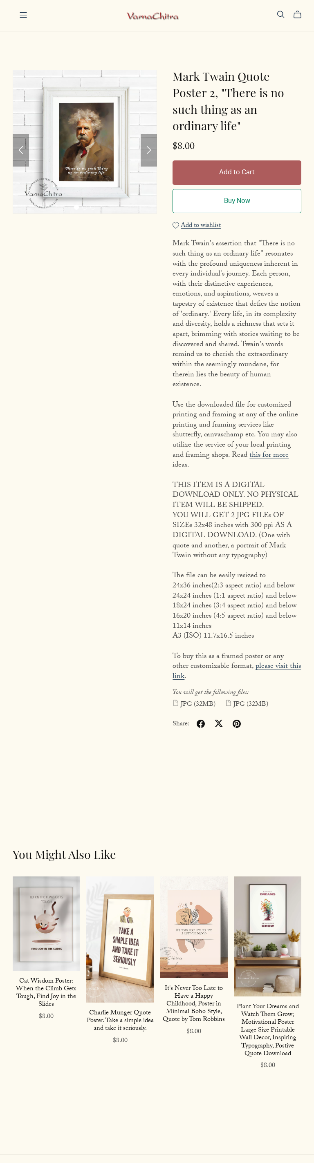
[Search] (281, 14)
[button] (21, 150)
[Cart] (300, 15)
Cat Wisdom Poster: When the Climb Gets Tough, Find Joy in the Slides (46, 993)
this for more (269, 455)
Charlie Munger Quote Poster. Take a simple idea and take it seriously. (120, 1021)
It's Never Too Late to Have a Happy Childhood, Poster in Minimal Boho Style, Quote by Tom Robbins (194, 1004)
